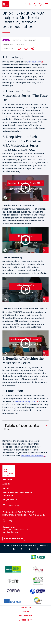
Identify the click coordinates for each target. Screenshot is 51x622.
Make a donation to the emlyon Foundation (17, 494)
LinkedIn (32, 48)
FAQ (10, 520)
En (30, 4)
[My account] (40, 4)
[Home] (5, 4)
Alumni (5, 488)
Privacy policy (25, 616)
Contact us (13, 505)
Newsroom (7, 479)
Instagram (19, 48)
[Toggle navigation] (46, 4)
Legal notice (25, 607)
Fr (25, 4)
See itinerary (12, 532)
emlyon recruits (9, 499)
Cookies (25, 612)
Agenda (6, 484)
